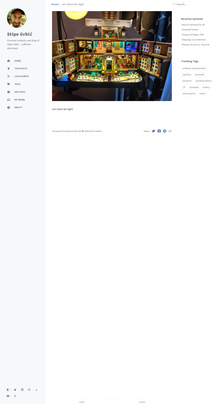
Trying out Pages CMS (193, 34)
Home (55, 4)
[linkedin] (22, 389)
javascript (194, 87)
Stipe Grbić (19, 34)
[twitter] (15, 389)
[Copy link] (170, 131)
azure (202, 93)
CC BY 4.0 (83, 131)
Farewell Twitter (190, 29)
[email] (8, 396)
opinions (187, 74)
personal (199, 74)
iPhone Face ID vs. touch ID (196, 44)
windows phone (204, 81)
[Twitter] (153, 131)
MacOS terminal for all (193, 24)
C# (184, 87)
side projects (189, 93)
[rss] (15, 396)
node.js (206, 87)
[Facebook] (159, 131)
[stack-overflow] (36, 389)
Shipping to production (194, 39)
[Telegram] (165, 131)
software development (194, 68)
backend (187, 81)
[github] (29, 389)
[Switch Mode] (8, 389)
